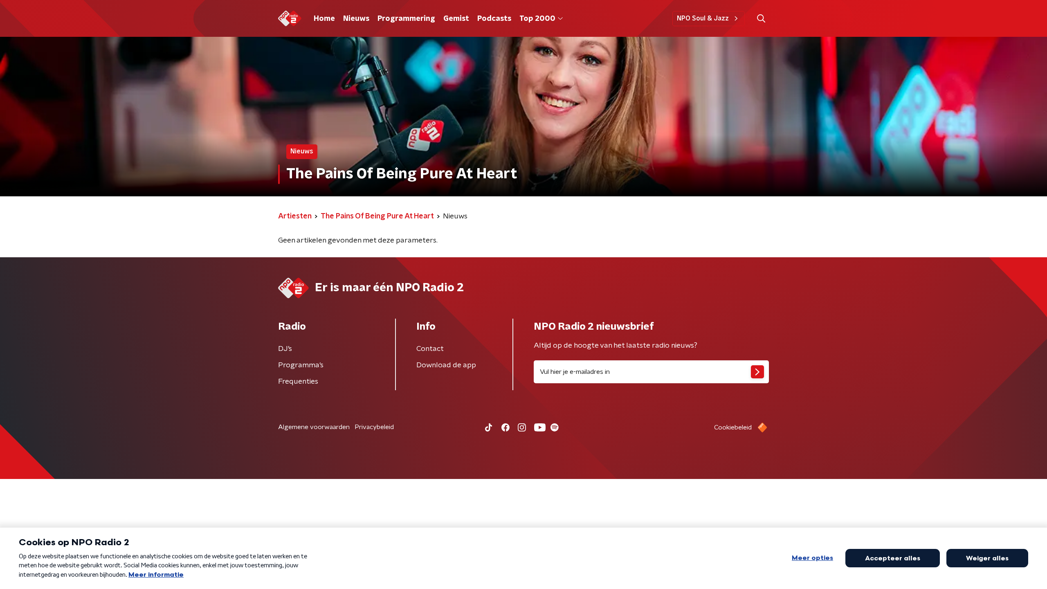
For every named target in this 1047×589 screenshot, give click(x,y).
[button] (761, 18)
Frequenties (298, 381)
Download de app (446, 365)
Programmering (406, 18)
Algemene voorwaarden (314, 427)
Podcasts (494, 18)
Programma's (301, 365)
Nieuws (356, 18)
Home (324, 18)
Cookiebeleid (733, 427)
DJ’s (285, 349)
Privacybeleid (374, 427)
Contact (430, 349)
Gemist (456, 18)
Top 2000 (537, 18)
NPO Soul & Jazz (703, 18)
